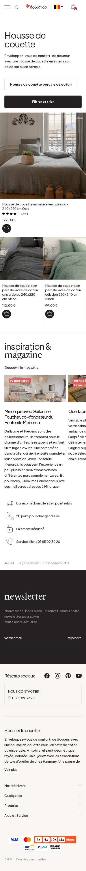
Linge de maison (28, 563)
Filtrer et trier (43, 101)
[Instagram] (58, 677)
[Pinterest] (68, 677)
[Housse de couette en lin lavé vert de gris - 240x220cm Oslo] (6, 228)
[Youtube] (79, 677)
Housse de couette (56, 563)
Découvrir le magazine (21, 367)
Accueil (9, 563)
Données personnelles (31, 859)
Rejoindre (74, 638)
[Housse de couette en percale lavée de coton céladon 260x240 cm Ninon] (49, 314)
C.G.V (8, 859)
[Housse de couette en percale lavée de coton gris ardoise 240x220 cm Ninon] (6, 314)
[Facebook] (47, 677)
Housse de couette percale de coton (41, 84)
